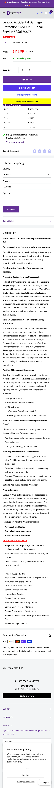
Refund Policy (8, 220)
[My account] (42, 13)
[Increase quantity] (29, 70)
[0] (50, 13)
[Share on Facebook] (34, 151)
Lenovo (6, 42)
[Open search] (38, 13)
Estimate (11, 209)
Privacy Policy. (16, 761)
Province (6, 181)
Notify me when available (27, 101)
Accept (26, 768)
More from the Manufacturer (15, 540)
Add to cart (27, 79)
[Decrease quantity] (15, 70)
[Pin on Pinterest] (39, 151)
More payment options (27, 94)
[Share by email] (49, 151)
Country (6, 168)
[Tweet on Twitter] (44, 151)
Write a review (27, 695)
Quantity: (7, 69)
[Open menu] (4, 13)
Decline (25, 775)
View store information (16, 142)
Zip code (6, 193)
